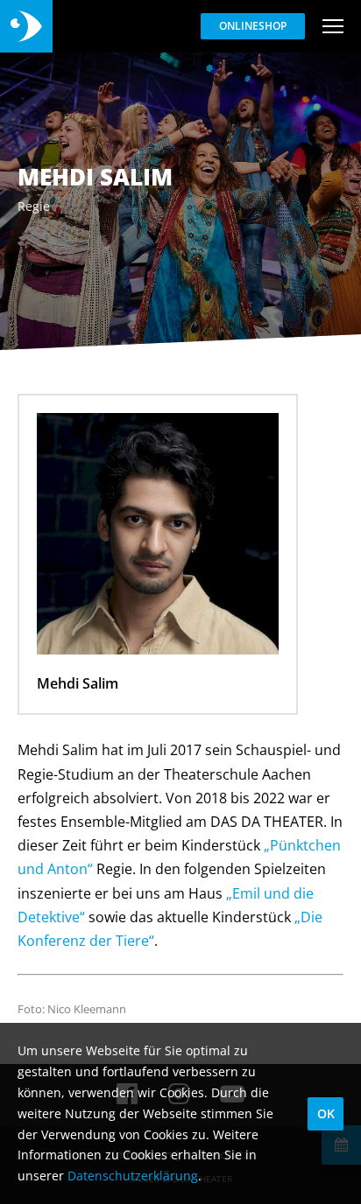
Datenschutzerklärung (132, 1175)
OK (326, 1113)
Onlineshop (253, 25)
